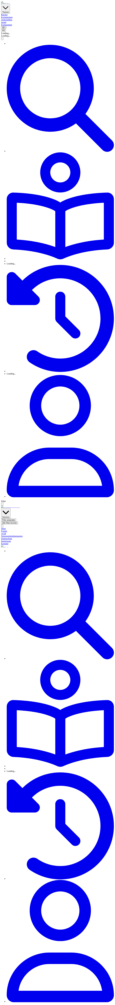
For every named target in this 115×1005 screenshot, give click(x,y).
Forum (4, 531)
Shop (3, 528)
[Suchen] (60, 98)
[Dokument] (60, 206)
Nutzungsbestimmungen (12, 536)
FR (3, 31)
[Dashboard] (60, 436)
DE (3, 28)
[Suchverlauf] (60, 318)
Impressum (6, 541)
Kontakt (4, 543)
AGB (3, 533)
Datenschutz (6, 538)
